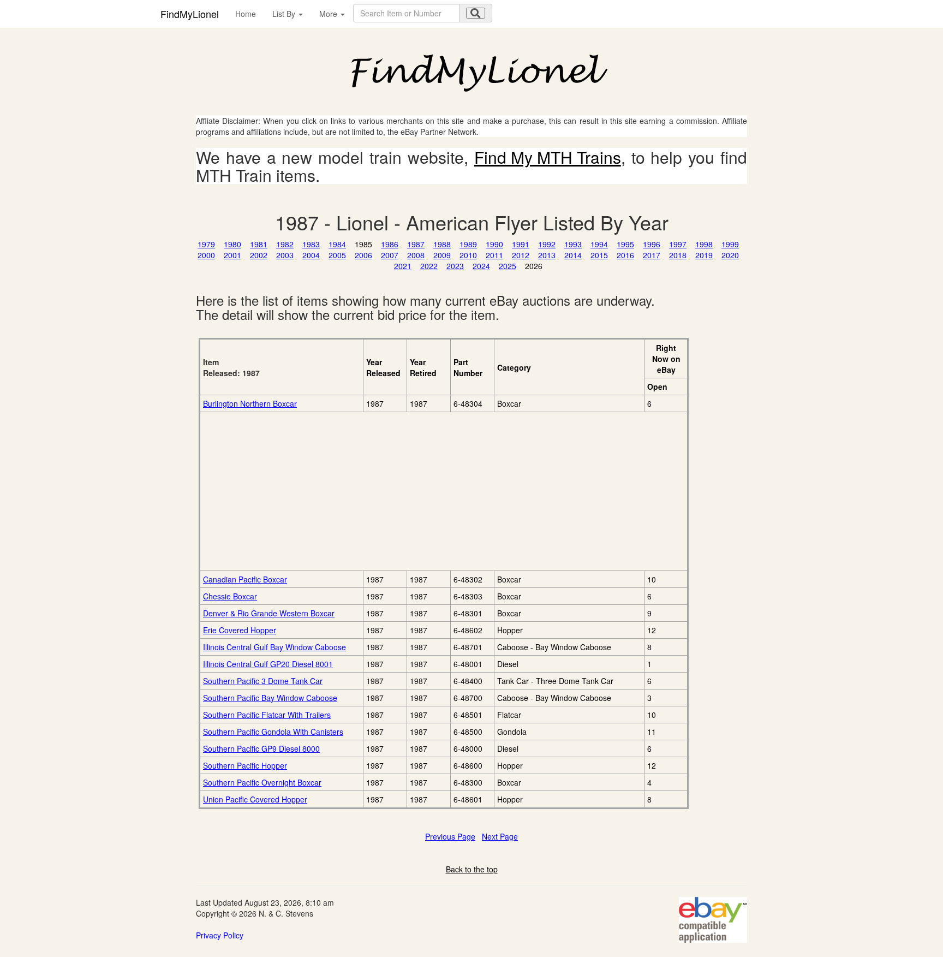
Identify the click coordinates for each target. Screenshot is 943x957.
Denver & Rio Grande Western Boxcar (269, 613)
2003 (285, 254)
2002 (258, 254)
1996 (651, 244)
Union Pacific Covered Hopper (255, 799)
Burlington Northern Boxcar (250, 403)
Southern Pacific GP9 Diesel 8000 (261, 748)
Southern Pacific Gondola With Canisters (273, 731)
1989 (468, 244)
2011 (494, 254)
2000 (206, 254)
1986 (389, 244)
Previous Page (450, 836)
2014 (573, 254)
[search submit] (475, 13)
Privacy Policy (219, 935)
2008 (416, 254)
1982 (285, 244)
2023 (455, 265)
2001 (232, 254)
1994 (599, 244)
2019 (704, 254)
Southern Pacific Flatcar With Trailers (267, 714)
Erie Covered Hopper (239, 630)
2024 (481, 265)
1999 (730, 244)
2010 (468, 254)
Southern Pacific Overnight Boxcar (262, 782)
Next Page (500, 836)
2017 (651, 254)
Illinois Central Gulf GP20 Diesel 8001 (268, 663)
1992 (547, 244)
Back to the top (472, 869)
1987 (416, 244)
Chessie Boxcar (230, 596)
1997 (678, 244)
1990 (494, 244)
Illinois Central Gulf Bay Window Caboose (274, 646)
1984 (337, 244)
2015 (599, 254)
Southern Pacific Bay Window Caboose (270, 697)
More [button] (329, 13)
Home (245, 13)
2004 (311, 254)
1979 (206, 244)
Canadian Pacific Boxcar (245, 579)
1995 (625, 244)
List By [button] (284, 13)
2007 (389, 254)
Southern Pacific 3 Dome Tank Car (263, 680)
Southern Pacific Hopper (245, 765)
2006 (363, 254)
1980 (232, 244)
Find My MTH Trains (547, 157)
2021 (402, 265)
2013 (547, 254)
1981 (258, 244)
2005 (337, 254)
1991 (520, 244)
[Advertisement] (325, 491)
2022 (429, 265)
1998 (704, 244)
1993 (573, 244)
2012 (520, 254)
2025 (507, 265)
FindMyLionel (189, 14)
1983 (311, 244)
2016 (625, 254)
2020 (730, 254)
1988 (442, 244)
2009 (442, 254)
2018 (678, 254)
